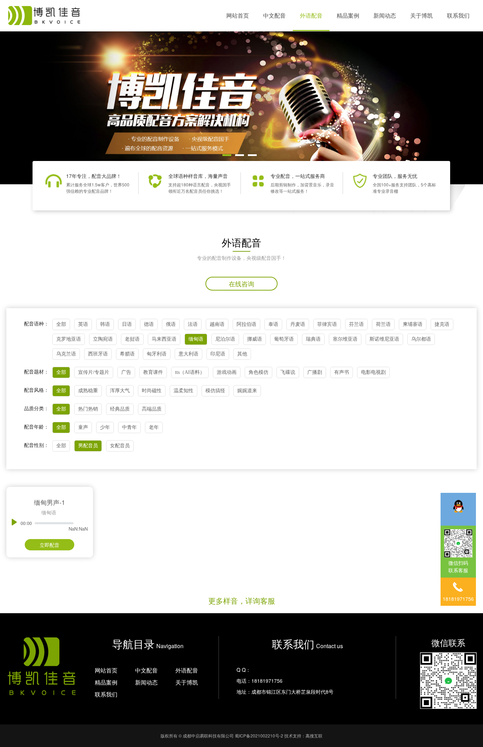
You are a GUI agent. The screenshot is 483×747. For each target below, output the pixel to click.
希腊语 (127, 354)
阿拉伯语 (246, 324)
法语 (193, 324)
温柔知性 (183, 390)
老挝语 (132, 339)
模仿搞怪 (215, 390)
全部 (61, 324)
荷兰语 (383, 324)
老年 (154, 427)
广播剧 (314, 372)
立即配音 (49, 544)
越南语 (217, 324)
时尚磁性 (152, 390)
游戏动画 (227, 372)
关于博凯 (421, 15)
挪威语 (254, 339)
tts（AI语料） (190, 372)
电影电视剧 (373, 372)
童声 (83, 427)
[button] (226, 155)
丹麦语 (297, 324)
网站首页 (237, 15)
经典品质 (120, 409)
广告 (126, 372)
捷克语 (442, 324)
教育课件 (153, 372)
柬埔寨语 (413, 324)
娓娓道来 (247, 390)
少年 (105, 427)
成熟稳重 (88, 390)
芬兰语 (356, 324)
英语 (83, 324)
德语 (149, 324)
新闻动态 (384, 15)
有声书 (341, 372)
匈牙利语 (157, 354)
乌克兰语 (66, 354)
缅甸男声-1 (49, 502)
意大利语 (188, 354)
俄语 (171, 324)
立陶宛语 (103, 339)
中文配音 (274, 15)
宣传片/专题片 (93, 372)
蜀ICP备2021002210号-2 (259, 736)
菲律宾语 (327, 324)
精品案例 (348, 15)
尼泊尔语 (225, 339)
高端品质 (152, 409)
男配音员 (88, 445)
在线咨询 (241, 283)
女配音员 (120, 445)
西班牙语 (98, 354)
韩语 (105, 324)
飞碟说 (287, 372)
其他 (242, 354)
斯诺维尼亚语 (384, 339)
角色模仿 (258, 372)
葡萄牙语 (284, 339)
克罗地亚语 (68, 339)
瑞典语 (313, 339)
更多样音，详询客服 (241, 600)
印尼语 (217, 354)
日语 (127, 324)
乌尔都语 (421, 339)
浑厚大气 (120, 390)
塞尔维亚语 (345, 339)
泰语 (273, 324)
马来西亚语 (164, 339)
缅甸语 (195, 339)
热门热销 (88, 409)
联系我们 (458, 15)
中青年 (129, 427)
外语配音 (311, 15)
